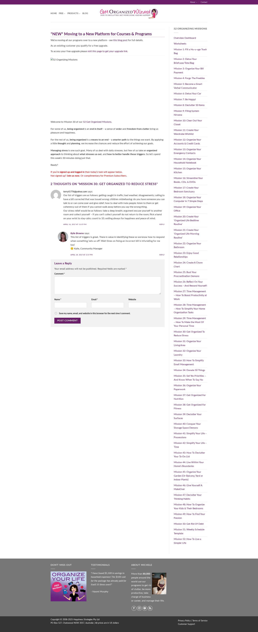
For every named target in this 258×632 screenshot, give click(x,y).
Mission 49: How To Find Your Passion (189, 516)
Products (72, 13)
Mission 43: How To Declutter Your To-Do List (189, 455)
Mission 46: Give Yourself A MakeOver (188, 487)
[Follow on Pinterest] (144, 608)
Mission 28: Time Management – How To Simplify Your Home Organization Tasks (190, 309)
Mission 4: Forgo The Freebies (189, 78)
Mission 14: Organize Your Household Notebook (187, 161)
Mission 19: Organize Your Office (187, 209)
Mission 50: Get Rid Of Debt (189, 524)
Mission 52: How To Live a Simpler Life (187, 541)
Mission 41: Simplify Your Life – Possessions (190, 435)
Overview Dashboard (185, 38)
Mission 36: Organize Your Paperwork (187, 387)
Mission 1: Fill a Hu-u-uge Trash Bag (190, 51)
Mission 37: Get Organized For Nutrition (190, 397)
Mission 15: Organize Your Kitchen (187, 170)
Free (61, 13)
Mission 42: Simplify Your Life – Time (190, 445)
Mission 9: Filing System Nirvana (186, 113)
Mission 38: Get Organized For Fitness (190, 407)
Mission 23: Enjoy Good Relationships (186, 255)
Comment (59, 274)
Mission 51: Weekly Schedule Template (189, 531)
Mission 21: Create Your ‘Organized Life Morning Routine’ (186, 234)
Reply (162, 224)
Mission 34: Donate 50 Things (189, 370)
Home (54, 13)
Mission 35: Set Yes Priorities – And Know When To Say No (190, 378)
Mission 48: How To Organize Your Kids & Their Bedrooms (189, 506)
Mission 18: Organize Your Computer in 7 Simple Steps (188, 199)
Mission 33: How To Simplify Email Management (189, 362)
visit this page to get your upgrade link (107, 51)
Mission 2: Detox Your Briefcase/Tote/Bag (185, 61)
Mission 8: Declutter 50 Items (189, 105)
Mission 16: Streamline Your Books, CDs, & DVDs (188, 180)
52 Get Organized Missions (97, 122)
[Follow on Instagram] (139, 608)
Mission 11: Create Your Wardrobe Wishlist (186, 132)
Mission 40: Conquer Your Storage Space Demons (187, 426)
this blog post (120, 40)
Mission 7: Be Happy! (185, 99)
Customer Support (186, 624)
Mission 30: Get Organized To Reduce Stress (189, 334)
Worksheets (180, 43)
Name (57, 299)
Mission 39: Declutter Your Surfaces (188, 416)
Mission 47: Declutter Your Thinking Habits (188, 497)
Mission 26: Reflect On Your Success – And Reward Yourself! (190, 284)
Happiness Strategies (83, 619)
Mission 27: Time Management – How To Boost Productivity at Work (190, 295)
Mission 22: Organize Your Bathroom (187, 245)
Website (132, 299)
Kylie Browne (77, 233)
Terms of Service (199, 621)
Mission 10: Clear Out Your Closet (188, 122)
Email (94, 299)
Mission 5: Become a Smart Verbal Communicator (188, 86)
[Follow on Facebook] (134, 608)
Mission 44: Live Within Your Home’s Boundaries (189, 464)
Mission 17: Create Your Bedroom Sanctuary (186, 190)
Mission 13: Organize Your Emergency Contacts (187, 151)
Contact (204, 2)
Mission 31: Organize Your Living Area (187, 343)
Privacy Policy (184, 621)
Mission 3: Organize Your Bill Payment (189, 70)
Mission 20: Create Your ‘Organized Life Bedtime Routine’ (186, 220)
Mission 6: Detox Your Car (187, 93)
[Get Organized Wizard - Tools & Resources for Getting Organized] (129, 13)
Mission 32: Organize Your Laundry (187, 353)
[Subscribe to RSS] (150, 608)
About (192, 2)
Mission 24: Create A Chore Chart (188, 264)
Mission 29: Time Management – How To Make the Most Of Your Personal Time (190, 322)
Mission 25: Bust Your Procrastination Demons (186, 274)
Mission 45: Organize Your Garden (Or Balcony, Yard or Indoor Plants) (188, 476)
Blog (85, 13)
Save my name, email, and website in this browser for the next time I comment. (94, 313)
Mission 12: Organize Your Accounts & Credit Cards (187, 142)
